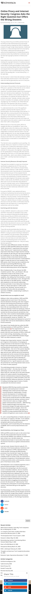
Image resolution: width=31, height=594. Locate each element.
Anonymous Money (6, 546)
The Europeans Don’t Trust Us (9, 535)
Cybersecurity (21, 22)
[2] (29, 413)
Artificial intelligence (7, 561)
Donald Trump (5, 568)
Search (28, 520)
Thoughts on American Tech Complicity (12, 551)
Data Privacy (4, 566)
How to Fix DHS (5, 544)
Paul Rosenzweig (6, 22)
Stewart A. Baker (5, 538)
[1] (11, 329)
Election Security (5, 570)
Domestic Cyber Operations (9, 555)
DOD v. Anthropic (5, 549)
